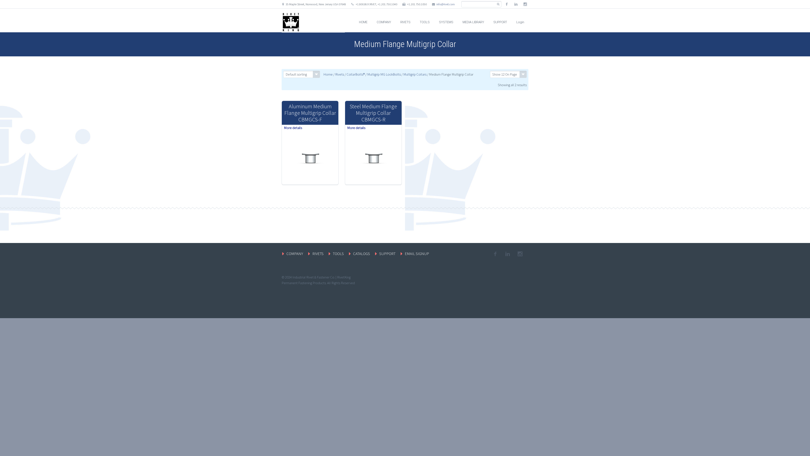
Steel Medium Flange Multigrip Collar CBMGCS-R (373, 113)
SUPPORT (500, 22)
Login (520, 22)
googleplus (525, 4)
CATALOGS (361, 253)
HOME (363, 22)
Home (328, 74)
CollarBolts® (356, 74)
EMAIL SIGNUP (417, 253)
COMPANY (384, 22)
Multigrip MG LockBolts (384, 74)
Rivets (339, 74)
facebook (507, 4)
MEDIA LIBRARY (473, 22)
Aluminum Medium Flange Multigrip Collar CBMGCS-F (310, 113)
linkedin (516, 4)
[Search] (498, 4)
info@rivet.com (445, 4)
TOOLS (425, 22)
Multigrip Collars (415, 74)
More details (293, 127)
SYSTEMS (446, 22)
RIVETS (405, 22)
